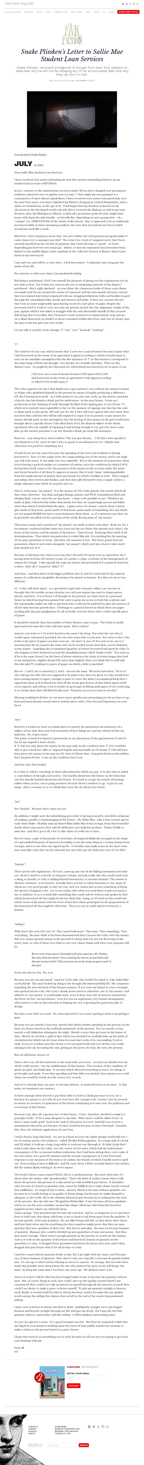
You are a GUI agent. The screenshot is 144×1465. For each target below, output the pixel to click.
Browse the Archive (66, 1431)
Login (111, 12)
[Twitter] (127, 4)
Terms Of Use (62, 1434)
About (97, 12)
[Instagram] (134, 4)
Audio (48, 12)
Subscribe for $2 (128, 12)
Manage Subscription (67, 1429)
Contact (33, 1427)
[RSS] (138, 4)
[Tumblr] (130, 4)
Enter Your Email (78, 1373)
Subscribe (60, 1427)
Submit (32, 1429)
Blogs (39, 12)
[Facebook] (123, 4)
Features (28, 12)
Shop (88, 12)
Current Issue (61, 12)
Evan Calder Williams (63, 81)
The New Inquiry (19, 3)
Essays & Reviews (12, 12)
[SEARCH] (104, 12)
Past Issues (76, 12)
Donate (32, 1431)
